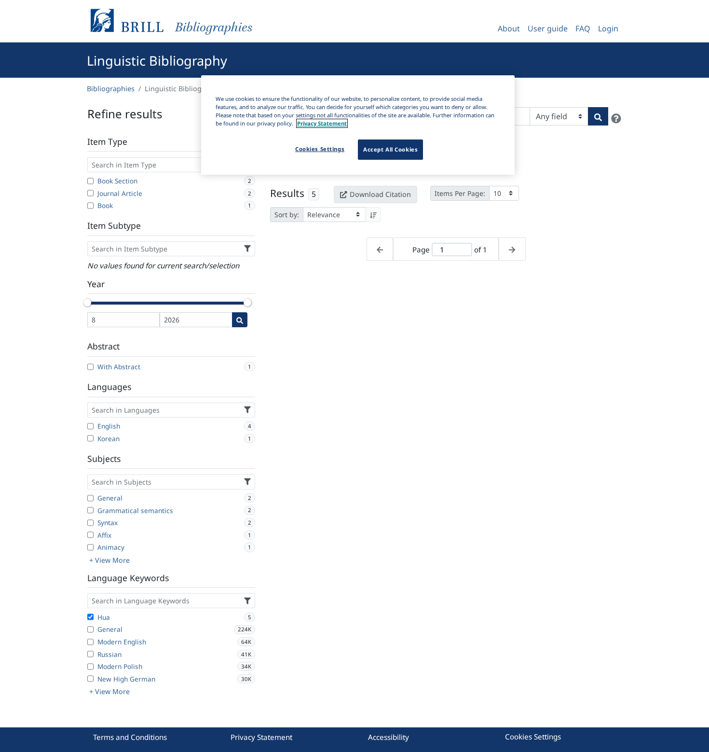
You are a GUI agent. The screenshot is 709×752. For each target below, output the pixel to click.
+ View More (109, 560)
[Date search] (239, 319)
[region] (358, 125)
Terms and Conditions (130, 737)
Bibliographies (111, 88)
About (509, 28)
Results (287, 193)
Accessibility (388, 737)
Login (608, 28)
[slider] (87, 302)
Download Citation (380, 194)
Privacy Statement (261, 737)
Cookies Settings (533, 736)
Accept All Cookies (390, 149)
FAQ (582, 28)
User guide (548, 28)
